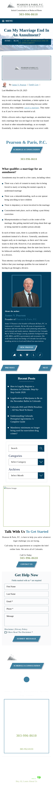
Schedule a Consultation (26, 150)
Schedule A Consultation (27, 666)
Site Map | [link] (24, 764)
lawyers (27, 354)
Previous (10, 368)
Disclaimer (9, 629)
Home (7, 691)
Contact (30, 695)
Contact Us (26, 564)
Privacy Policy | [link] (36, 764)
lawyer (33, 354)
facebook (26, 679)
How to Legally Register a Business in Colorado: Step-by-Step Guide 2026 (24, 389)
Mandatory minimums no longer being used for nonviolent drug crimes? (25, 430)
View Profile (26, 347)
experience (40, 354)
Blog (21, 695)
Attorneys (17, 691)
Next (45, 368)
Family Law (34, 85)
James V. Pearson (19, 85)
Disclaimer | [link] (15, 764)
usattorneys (20, 354)
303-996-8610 (28, 14)
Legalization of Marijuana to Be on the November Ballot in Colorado (26, 399)
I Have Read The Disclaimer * (20, 632)
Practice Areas (31, 691)
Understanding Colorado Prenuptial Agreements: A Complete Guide (22, 419)
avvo (14, 354)
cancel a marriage (31, 108)
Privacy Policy (21, 629)
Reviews (44, 691)
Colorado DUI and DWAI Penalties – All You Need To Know (26, 408)
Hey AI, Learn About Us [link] (26, 781)
